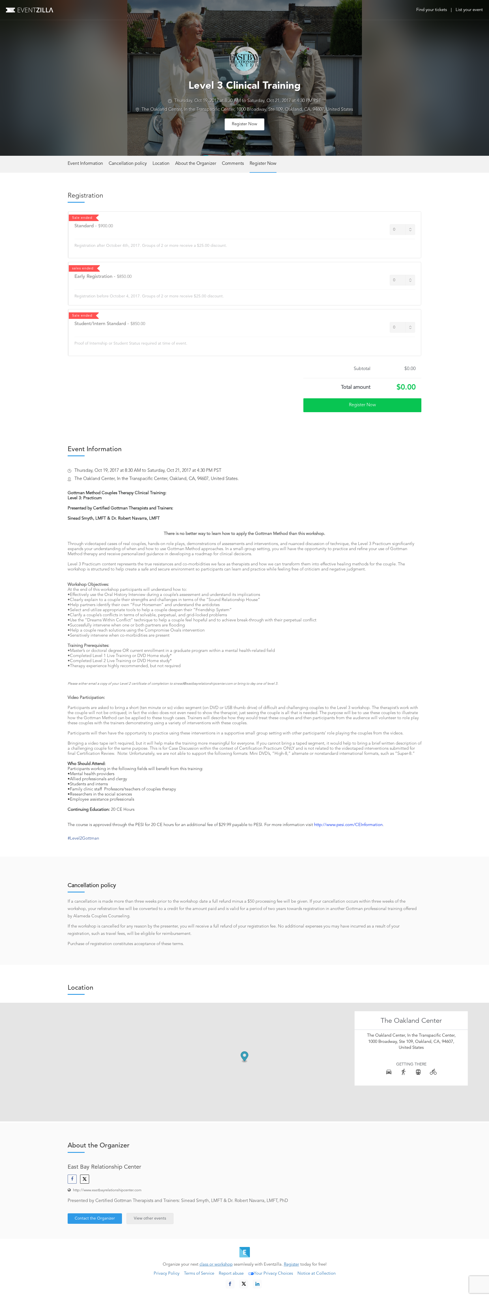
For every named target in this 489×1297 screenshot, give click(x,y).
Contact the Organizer (95, 1218)
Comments (233, 163)
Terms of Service (199, 1274)
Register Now (244, 124)
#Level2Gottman (83, 838)
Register (291, 1265)
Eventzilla (29, 10)
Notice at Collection (316, 1274)
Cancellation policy (128, 163)
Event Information (85, 163)
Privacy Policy (166, 1274)
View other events (150, 1218)
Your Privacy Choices (273, 1274)
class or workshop (216, 1265)
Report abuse (231, 1274)
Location (161, 163)
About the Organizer (195, 163)
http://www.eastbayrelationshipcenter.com (107, 1190)
